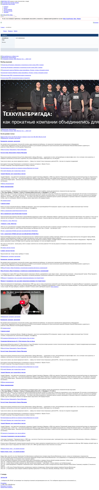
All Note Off (4, 477)
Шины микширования (7, 186)
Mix (35, 136)
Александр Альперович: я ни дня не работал (13, 436)
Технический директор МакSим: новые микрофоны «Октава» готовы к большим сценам (24, 72)
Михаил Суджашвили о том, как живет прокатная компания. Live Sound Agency (23, 281)
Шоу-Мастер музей (41, 136)
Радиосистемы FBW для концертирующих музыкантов (15, 78)
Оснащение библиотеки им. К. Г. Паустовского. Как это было (18, 341)
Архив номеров (8, 9)
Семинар (24, 136)
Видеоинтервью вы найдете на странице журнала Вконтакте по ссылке (19, 168)
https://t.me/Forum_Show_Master (72, 18)
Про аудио (8, 136)
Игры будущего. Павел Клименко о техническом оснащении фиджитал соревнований (24, 270)
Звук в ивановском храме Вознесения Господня (14, 213)
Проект (20, 136)
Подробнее (3, 483)
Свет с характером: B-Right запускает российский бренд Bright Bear (20, 233)
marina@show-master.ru (7, 487)
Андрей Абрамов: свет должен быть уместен (13, 173)
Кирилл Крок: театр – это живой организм (13, 451)
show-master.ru (54, 286)
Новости (3, 136)
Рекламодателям (8, 10)
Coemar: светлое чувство (8, 250)
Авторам (6, 12)
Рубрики (6, 6)
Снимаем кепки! (5, 203)
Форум (5, 8)
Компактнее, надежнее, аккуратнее (10, 141)
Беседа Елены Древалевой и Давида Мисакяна (14, 152)
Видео (16, 136)
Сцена (29, 136)
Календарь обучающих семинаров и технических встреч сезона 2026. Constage (21, 67)
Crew (32, 136)
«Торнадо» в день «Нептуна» (9, 223)
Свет (12, 136)
